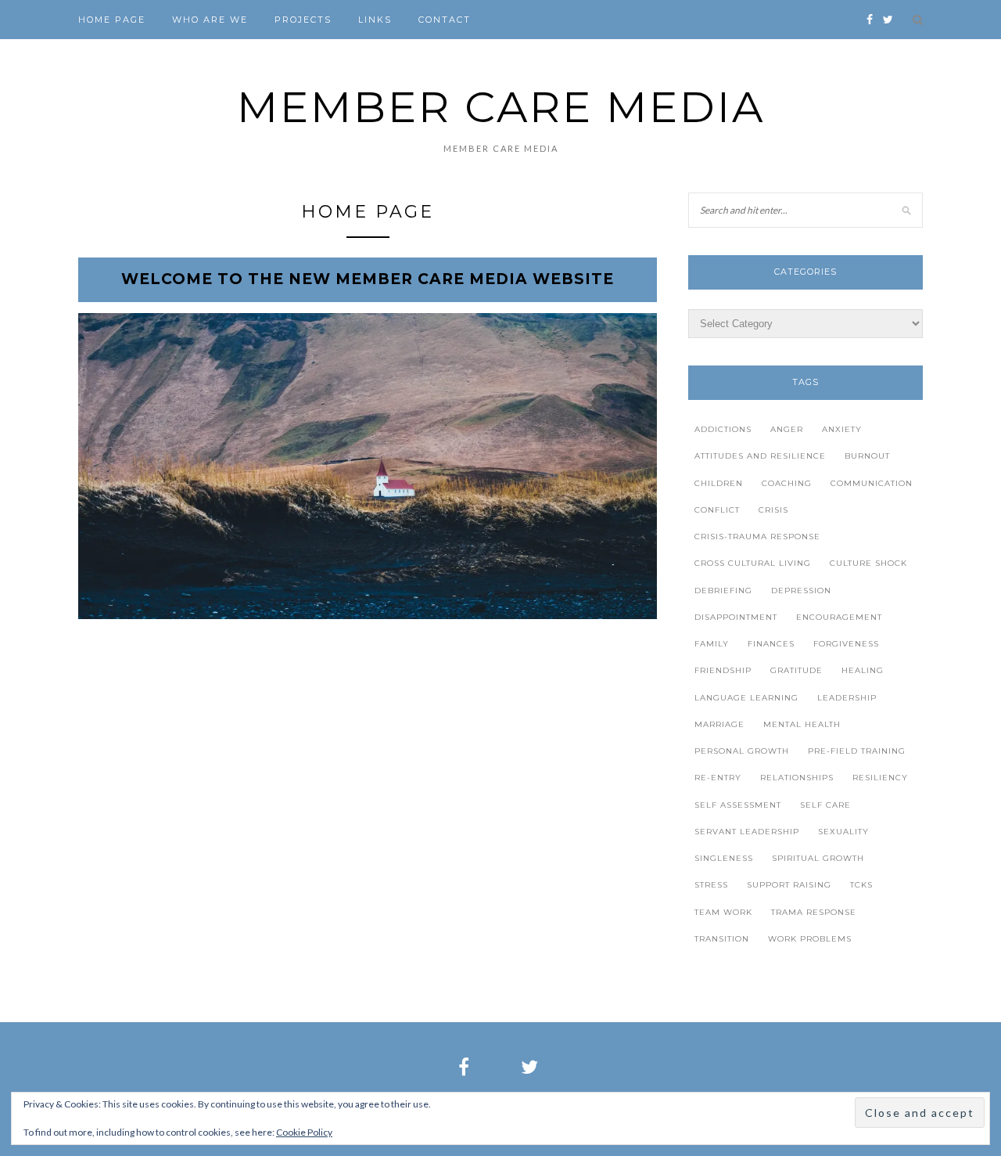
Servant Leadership (746, 831)
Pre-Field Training (857, 751)
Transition (721, 939)
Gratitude (796, 670)
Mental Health (802, 724)
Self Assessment (737, 805)
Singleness (723, 858)
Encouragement (839, 617)
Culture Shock (868, 563)
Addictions (723, 429)
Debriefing (723, 590)
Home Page (111, 19)
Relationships (797, 777)
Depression (801, 590)
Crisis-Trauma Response (757, 536)
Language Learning (746, 698)
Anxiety (842, 429)
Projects (303, 19)
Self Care (825, 805)
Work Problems (810, 939)
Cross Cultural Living (752, 563)
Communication (872, 483)
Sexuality (843, 831)
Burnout (867, 456)
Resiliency (880, 777)
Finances (771, 644)
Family (711, 644)
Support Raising (789, 885)
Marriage (719, 724)
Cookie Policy (304, 1132)
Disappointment (735, 617)
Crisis (773, 510)
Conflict (717, 510)
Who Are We (210, 19)
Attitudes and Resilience (760, 456)
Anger (786, 429)
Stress (711, 885)
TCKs (861, 885)
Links (375, 19)
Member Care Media (501, 107)
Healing (862, 670)
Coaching (787, 483)
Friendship (723, 670)
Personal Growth (741, 751)
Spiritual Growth (818, 858)
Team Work (723, 912)
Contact (444, 19)
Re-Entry (717, 777)
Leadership (847, 698)
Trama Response (813, 912)
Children (718, 483)
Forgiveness (846, 644)
